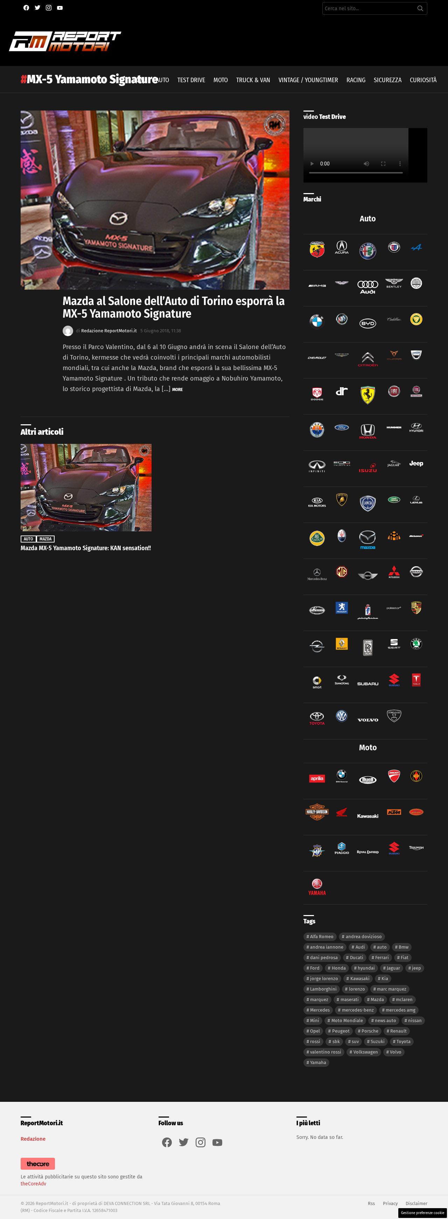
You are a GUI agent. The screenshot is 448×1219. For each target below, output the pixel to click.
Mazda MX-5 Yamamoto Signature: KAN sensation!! (86, 548)
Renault (398, 1031)
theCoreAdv (33, 1184)
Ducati (356, 957)
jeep (416, 968)
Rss (371, 1203)
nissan (415, 1020)
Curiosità (423, 80)
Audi (360, 947)
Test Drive (191, 80)
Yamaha (318, 1062)
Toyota (404, 1041)
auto (382, 947)
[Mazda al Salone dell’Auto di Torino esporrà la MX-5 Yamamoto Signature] (155, 200)
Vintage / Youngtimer (308, 80)
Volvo (395, 1052)
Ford (315, 968)
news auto (385, 1020)
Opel (315, 1031)
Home (139, 80)
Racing (355, 80)
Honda (339, 968)
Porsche (370, 1031)
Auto (162, 80)
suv (355, 1041)
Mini (314, 1020)
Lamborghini (323, 989)
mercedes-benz (358, 1010)
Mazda (45, 539)
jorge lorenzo (324, 978)
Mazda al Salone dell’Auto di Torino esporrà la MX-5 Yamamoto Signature (174, 307)
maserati (350, 999)
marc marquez (391, 989)
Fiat (404, 957)
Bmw (403, 947)
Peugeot (341, 1031)
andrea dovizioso (364, 936)
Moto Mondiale (347, 1020)
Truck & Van (253, 80)
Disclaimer (416, 1203)
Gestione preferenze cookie (422, 1213)
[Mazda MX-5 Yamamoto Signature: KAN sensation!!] (86, 487)
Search (420, 9)
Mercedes (320, 1010)
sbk (336, 1041)
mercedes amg (400, 1010)
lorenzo (357, 989)
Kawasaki (360, 978)
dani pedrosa (324, 957)
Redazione (33, 1139)
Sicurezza (387, 80)
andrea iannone (326, 947)
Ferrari (382, 957)
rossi (315, 1041)
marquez (319, 999)
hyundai (366, 968)
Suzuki (378, 1041)
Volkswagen (366, 1052)
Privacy (390, 1203)
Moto (221, 80)
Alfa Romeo (322, 936)
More (177, 389)
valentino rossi (325, 1052)
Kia (385, 978)
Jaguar (393, 968)
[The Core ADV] (38, 1170)
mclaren (404, 999)
